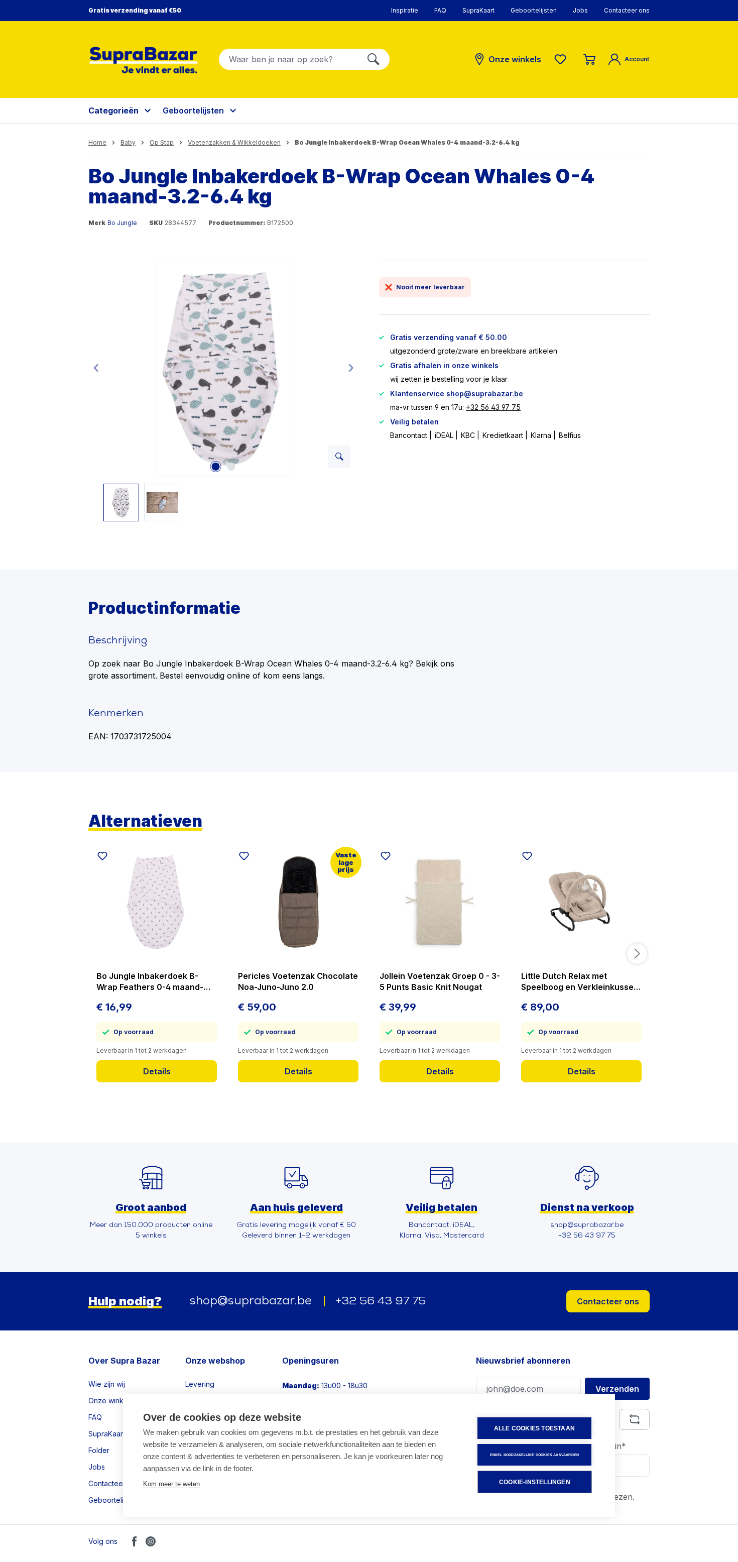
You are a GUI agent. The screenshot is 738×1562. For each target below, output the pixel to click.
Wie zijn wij (106, 1384)
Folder (98, 1450)
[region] (223, 390)
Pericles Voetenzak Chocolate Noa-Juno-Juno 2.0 (298, 981)
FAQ (440, 10)
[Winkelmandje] (589, 59)
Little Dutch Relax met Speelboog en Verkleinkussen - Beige (580, 981)
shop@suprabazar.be (484, 393)
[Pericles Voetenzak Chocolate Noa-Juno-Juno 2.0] (298, 902)
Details (157, 1071)
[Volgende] (350, 367)
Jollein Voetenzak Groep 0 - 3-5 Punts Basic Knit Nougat (440, 981)
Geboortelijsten (534, 10)
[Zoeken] (373, 59)
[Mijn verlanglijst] (562, 59)
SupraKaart (478, 10)
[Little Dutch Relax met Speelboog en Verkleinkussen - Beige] (581, 902)
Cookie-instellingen (534, 1482)
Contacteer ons (627, 10)
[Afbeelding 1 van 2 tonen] (216, 467)
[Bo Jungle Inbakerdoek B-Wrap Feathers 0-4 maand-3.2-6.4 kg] (156, 902)
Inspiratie (404, 10)
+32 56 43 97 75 (493, 407)
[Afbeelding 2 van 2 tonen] (231, 467)
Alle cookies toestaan (534, 1428)
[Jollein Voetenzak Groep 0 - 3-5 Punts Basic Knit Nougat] (440, 902)
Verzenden (617, 1389)
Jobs (580, 10)
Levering (199, 1384)
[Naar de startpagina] (143, 60)
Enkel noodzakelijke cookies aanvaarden (534, 1455)
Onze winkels (110, 1400)
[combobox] (288, 59)
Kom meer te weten (171, 1484)
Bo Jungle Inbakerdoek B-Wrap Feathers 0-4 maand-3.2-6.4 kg (149, 981)
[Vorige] (95, 367)
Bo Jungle (122, 223)
